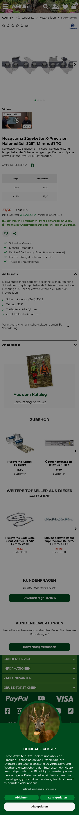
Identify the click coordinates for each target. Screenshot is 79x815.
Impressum (51, 789)
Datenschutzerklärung (33, 789)
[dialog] (39, 407)
